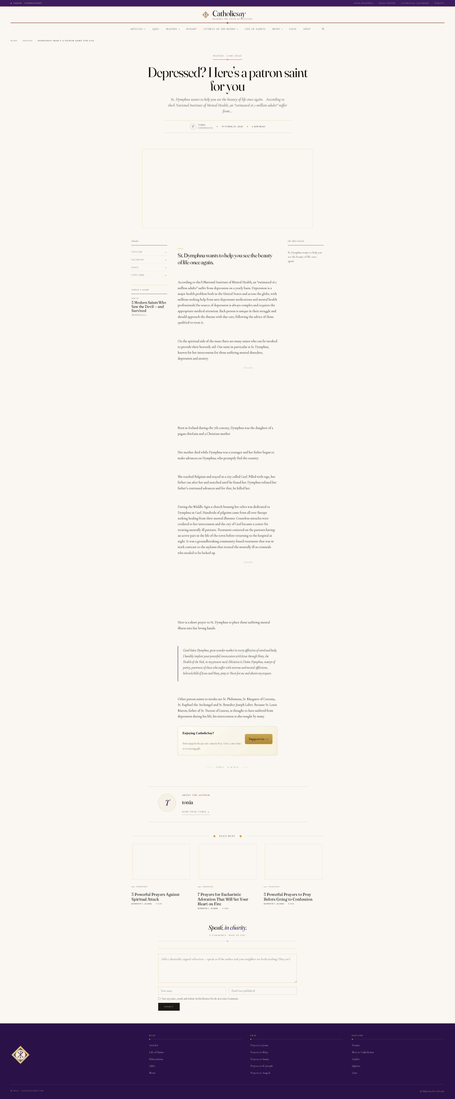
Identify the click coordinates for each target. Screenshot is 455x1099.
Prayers (171, 29)
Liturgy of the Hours (219, 29)
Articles (136, 29)
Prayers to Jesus (259, 1045)
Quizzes (356, 1065)
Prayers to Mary (259, 1052)
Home (14, 41)
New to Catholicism (363, 1052)
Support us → (259, 739)
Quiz (155, 29)
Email (135, 267)
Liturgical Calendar (415, 3)
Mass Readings (363, 3)
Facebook (138, 260)
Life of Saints (255, 29)
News (276, 29)
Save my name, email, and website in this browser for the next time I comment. (200, 998)
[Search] (323, 29)
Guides (356, 1059)
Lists (292, 29)
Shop (307, 29)
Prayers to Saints (259, 1059)
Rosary (192, 29)
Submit (169, 1007)
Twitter (137, 252)
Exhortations (156, 1059)
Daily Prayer (387, 3)
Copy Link (138, 275)
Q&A (152, 1065)
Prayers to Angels (260, 1072)
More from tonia (194, 812)
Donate (439, 3)
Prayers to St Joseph (261, 1065)
